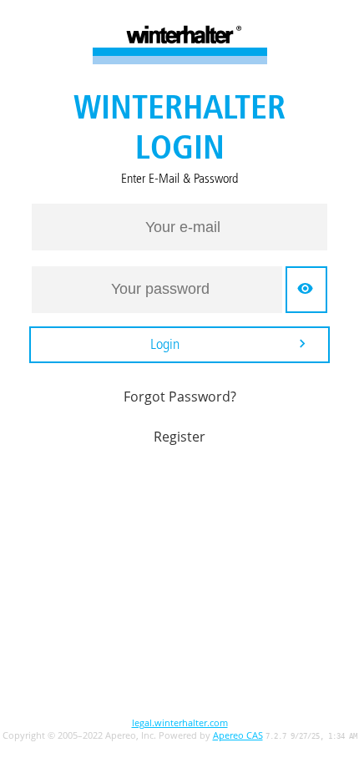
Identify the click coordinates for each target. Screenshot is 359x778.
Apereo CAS (238, 735)
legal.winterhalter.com (180, 722)
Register (179, 436)
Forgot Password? (180, 396)
